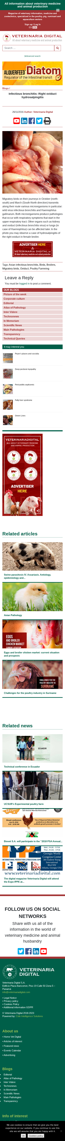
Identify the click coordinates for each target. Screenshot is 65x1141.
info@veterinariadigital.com (16, 992)
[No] (61, 1131)
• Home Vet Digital (11, 1036)
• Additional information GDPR (17, 1007)
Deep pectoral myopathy (25, 369)
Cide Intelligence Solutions (29, 1016)
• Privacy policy (10, 1001)
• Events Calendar (11, 1050)
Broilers (51, 264)
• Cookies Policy (10, 1004)
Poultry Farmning (39, 268)
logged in (24, 283)
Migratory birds (10, 268)
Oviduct (24, 268)
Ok (23, 1136)
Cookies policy (36, 1136)
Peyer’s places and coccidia (27, 354)
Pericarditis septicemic (24, 385)
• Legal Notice (9, 997)
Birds (42, 264)
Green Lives (20, 416)
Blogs (5, 88)
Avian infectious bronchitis (23, 264)
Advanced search (33, 56)
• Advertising (8, 1055)
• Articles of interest (12, 1041)
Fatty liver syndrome (23, 400)
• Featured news (10, 1046)
